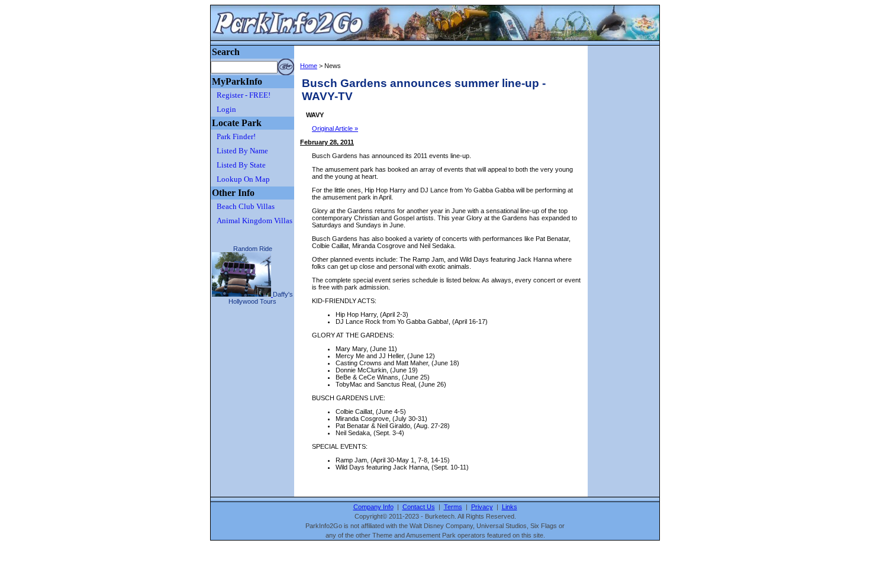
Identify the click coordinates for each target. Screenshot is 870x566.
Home (308, 65)
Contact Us (418, 506)
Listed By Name (242, 150)
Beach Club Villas (246, 206)
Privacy (482, 506)
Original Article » (335, 128)
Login (226, 109)
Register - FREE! (243, 95)
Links (509, 506)
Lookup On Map (243, 179)
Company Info (373, 506)
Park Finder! (236, 136)
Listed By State (241, 164)
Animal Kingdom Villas (254, 220)
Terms (453, 506)
